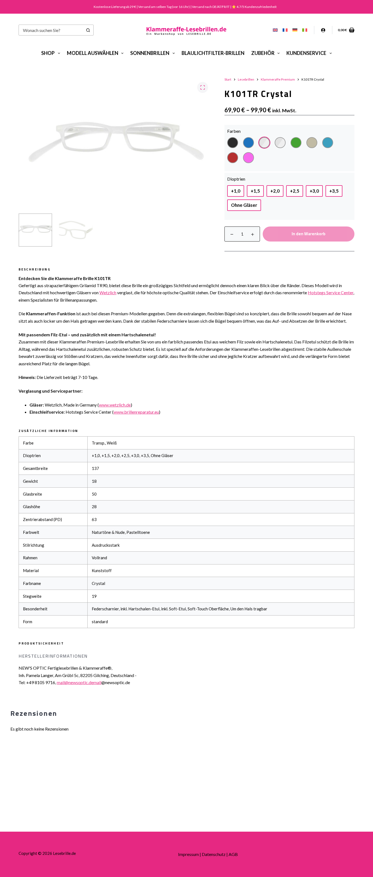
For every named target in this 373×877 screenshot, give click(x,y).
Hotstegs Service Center (330, 292)
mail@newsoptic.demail (79, 682)
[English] (275, 30)
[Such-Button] (88, 30)
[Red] (232, 157)
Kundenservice (306, 53)
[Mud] (311, 142)
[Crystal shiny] (280, 142)
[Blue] (248, 142)
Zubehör (262, 53)
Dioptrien (236, 178)
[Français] (285, 30)
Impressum (188, 854)
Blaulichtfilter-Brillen (213, 53)
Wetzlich (107, 292)
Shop (48, 53)
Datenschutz (214, 854)
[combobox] (51, 30)
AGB (233, 854)
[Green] (296, 142)
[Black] (232, 142)
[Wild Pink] (248, 157)
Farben (234, 131)
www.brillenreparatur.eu (136, 411)
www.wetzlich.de (115, 404)
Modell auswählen (92, 53)
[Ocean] (327, 142)
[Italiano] (304, 30)
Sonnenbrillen (149, 53)
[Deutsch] (294, 30)
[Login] (323, 30)
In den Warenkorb (308, 234)
